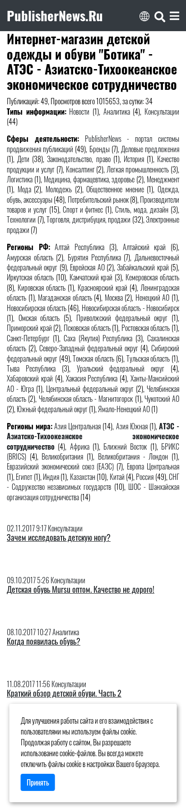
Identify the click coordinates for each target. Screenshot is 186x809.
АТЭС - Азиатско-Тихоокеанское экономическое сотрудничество (93, 436)
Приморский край (29, 327)
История (134, 158)
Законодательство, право (78, 158)
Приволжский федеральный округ (121, 317)
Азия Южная (132, 426)
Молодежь (59, 189)
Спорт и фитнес (83, 209)
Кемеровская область (152, 277)
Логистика (20, 179)
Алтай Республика (79, 247)
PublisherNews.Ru (55, 15)
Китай (117, 476)
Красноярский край (102, 287)
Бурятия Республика (94, 257)
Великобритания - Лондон (133, 456)
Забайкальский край (142, 267)
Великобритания (62, 456)
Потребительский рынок (98, 199)
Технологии (21, 219)
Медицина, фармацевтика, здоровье (89, 179)
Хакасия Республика (92, 378)
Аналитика (116, 111)
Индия (51, 476)
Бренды (99, 149)
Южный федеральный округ (52, 409)
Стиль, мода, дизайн (141, 209)
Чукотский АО (161, 398)
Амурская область (30, 257)
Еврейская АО (87, 267)
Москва (114, 297)
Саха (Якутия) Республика (98, 338)
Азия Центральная (77, 426)
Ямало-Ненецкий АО (124, 409)
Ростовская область (145, 327)
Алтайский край (144, 247)
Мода (24, 189)
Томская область (93, 358)
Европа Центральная (153, 466)
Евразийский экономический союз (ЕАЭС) (60, 466)
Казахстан (82, 476)
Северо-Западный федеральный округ (88, 348)
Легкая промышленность (138, 169)
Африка (79, 446)
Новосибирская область (36, 307)
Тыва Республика (31, 368)
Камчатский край (91, 277)
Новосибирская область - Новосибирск (131, 307)
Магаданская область (65, 297)
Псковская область (87, 327)
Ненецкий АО (152, 297)
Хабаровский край (30, 378)
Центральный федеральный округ (90, 388)
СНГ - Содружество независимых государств (93, 481)
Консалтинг (80, 169)
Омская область (39, 317)
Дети (23, 158)
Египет (24, 476)
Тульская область (148, 358)
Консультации (161, 111)
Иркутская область (30, 277)
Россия (144, 476)
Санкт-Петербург (28, 338)
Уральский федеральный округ (121, 368)
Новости (79, 111)
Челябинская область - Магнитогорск (86, 398)
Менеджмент (163, 179)
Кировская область (41, 287)
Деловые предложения (150, 149)
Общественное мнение (115, 189)
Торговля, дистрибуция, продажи (88, 219)
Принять (38, 782)
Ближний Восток (125, 446)
